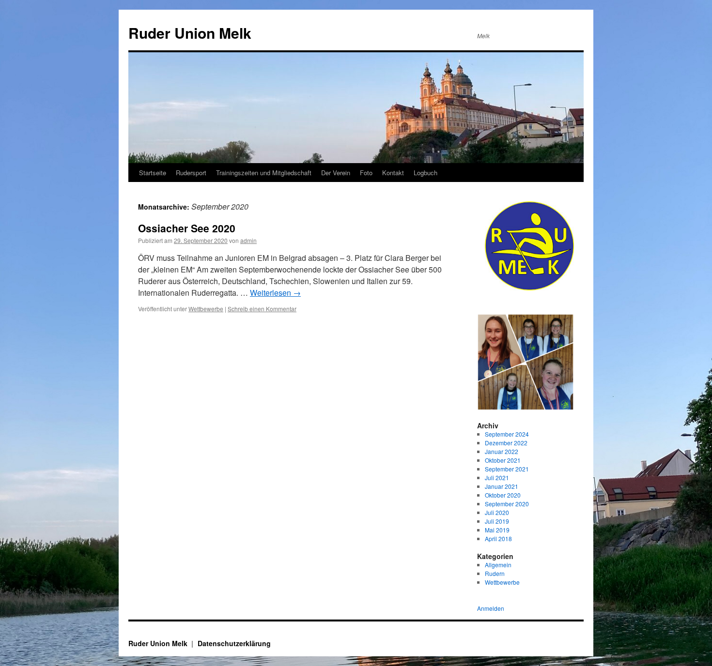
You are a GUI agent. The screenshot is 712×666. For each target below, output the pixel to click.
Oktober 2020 (503, 495)
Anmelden (490, 608)
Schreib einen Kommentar (262, 308)
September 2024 (507, 434)
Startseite (152, 172)
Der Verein (335, 172)
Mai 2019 (497, 530)
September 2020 (507, 504)
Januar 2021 (501, 486)
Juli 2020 (497, 512)
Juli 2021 (497, 477)
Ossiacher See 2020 (186, 228)
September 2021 (507, 469)
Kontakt (393, 172)
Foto (366, 172)
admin (248, 240)
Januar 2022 (501, 451)
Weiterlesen (275, 292)
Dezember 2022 (506, 443)
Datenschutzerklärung (234, 643)
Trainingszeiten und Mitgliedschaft (263, 172)
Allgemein (498, 564)
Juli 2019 (497, 521)
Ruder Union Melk (189, 32)
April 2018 (498, 538)
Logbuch (425, 172)
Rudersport (191, 172)
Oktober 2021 (503, 460)
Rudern (495, 573)
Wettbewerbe (205, 308)
